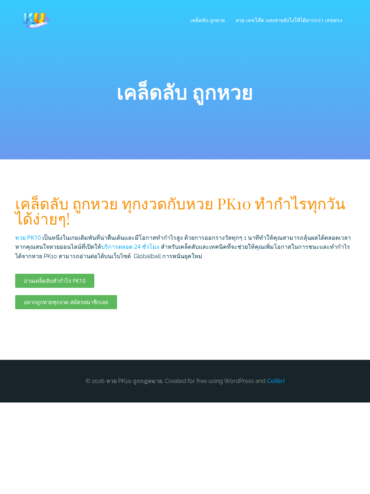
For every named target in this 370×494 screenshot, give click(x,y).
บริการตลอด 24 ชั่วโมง (130, 247)
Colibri (276, 381)
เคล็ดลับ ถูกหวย (207, 20)
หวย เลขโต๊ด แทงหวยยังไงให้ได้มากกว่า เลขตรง (289, 20)
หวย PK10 (28, 238)
